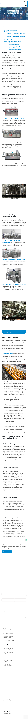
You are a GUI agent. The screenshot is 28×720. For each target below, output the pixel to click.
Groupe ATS (7, 664)
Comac (7, 16)
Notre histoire (7, 661)
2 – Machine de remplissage (13, 46)
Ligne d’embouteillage (9, 39)
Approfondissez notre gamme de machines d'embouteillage (10, 331)
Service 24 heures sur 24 (9, 652)
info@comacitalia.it (8, 700)
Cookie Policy (8, 713)
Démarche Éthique (8, 660)
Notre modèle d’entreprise (10, 663)
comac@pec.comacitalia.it (9, 640)
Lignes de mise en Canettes (10, 649)
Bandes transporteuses (9, 651)
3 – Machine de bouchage (13, 47)
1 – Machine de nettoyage (13, 44)
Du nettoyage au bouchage (10, 30)
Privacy (4, 713)
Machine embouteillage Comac (11, 31)
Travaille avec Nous (8, 665)
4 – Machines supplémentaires (14, 49)
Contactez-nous (6, 551)
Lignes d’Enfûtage (8, 647)
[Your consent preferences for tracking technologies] (27, 540)
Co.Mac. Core (7, 653)
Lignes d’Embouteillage (9, 648)
